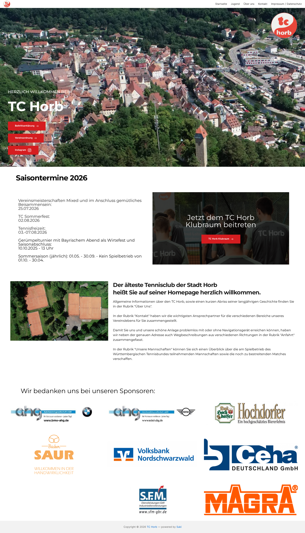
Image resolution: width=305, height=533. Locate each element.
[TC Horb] (6, 4)
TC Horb (152, 526)
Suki (179, 526)
